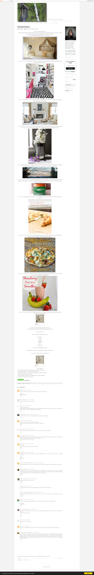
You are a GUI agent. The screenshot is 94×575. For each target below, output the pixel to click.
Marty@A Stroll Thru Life (24, 414)
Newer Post (20, 558)
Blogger (49, 566)
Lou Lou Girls (22, 435)
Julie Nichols (22, 443)
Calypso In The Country (24, 478)
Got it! (88, 573)
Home (37, 23)
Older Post (60, 558)
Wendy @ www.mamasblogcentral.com (27, 492)
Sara (21, 526)
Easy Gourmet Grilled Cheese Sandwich (25, 235)
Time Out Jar (20, 196)
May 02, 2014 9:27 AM (35, 532)
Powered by (68, 71)
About (41, 23)
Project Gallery (54, 23)
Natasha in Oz (22, 499)
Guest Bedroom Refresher (22, 61)
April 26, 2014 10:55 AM (39, 462)
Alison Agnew (22, 452)
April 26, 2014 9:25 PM (32, 509)
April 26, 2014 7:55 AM (28, 390)
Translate (73, 85)
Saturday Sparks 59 (46, 35)
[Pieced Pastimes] (40, 322)
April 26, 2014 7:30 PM (29, 499)
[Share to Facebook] (27, 380)
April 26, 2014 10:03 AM (28, 420)
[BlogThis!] (25, 380)
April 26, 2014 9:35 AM (33, 414)
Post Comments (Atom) (26, 559)
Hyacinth (18, 164)
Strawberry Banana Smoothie (24, 312)
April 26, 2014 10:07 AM (30, 429)
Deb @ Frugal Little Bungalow (25, 532)
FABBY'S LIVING (23, 469)
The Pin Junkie (22, 429)
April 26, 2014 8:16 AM (30, 399)
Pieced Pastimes (24, 383)
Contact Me (46, 23)
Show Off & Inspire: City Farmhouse (24, 126)
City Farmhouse (24, 127)
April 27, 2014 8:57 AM (26, 526)
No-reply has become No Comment (24, 179)
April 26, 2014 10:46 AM (29, 452)
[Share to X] (26, 380)
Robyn (21, 405)
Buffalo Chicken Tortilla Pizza (23, 273)
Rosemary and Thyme (24, 509)
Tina (21, 519)
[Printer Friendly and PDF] (20, 380)
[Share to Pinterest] (28, 380)
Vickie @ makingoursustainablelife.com (27, 462)
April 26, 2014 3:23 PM (38, 492)
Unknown (21, 390)
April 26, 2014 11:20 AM (33, 478)
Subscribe (70, 68)
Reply (21, 396)
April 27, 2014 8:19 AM (26, 519)
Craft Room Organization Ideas (23, 99)
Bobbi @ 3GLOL (23, 399)
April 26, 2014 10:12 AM (29, 435)
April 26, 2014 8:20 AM (27, 405)
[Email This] (24, 380)
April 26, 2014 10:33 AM (29, 443)
